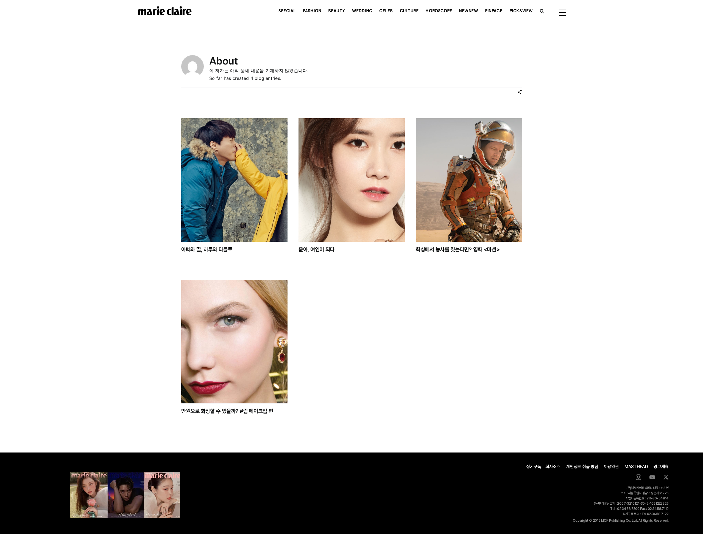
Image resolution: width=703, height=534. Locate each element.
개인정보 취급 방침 (582, 466)
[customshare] (520, 92)
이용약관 (611, 466)
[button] (542, 10)
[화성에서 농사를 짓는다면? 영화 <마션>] (469, 180)
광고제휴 (661, 466)
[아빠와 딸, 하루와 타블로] (234, 180)
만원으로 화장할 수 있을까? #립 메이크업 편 (227, 411)
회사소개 (552, 466)
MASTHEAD (636, 466)
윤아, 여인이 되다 (316, 249)
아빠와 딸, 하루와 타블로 (206, 249)
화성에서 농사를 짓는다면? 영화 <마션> (458, 249)
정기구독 (533, 466)
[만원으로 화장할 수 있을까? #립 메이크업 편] (234, 341)
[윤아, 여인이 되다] (352, 180)
